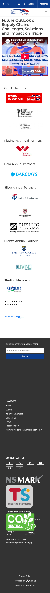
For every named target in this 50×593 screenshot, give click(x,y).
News (8, 406)
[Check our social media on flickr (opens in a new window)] (24, 4)
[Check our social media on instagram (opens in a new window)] (19, 468)
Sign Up (25, 356)
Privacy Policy (25, 576)
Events (9, 410)
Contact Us (11, 418)
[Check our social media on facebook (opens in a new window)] (4, 4)
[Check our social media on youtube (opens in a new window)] (19, 4)
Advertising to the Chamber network (23, 430)
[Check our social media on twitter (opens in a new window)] (9, 4)
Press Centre (11, 426)
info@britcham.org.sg (22, 542)
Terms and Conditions (25, 585)
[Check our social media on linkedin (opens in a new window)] (14, 4)
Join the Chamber (14, 414)
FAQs (8, 422)
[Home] (20, 12)
